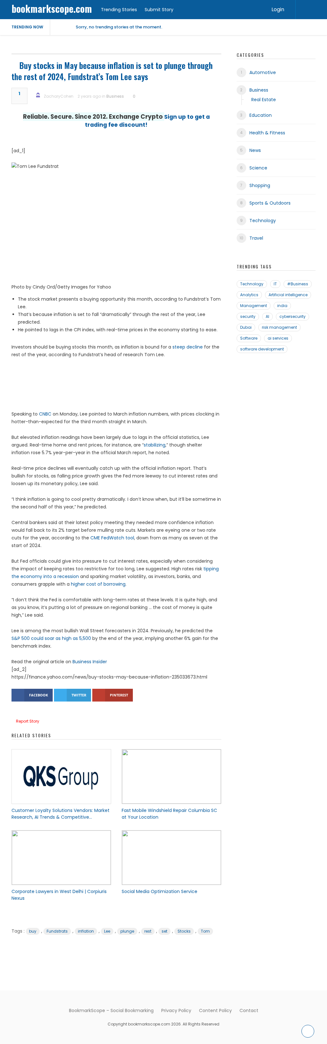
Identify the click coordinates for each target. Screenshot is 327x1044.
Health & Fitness (267, 133)
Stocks (184, 931)
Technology (262, 220)
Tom (205, 931)
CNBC (45, 414)
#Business (297, 284)
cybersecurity (292, 316)
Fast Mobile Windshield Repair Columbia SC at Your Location (169, 813)
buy (32, 931)
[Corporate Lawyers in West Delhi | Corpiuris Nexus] (61, 857)
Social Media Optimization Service (159, 891)
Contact (249, 1010)
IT (275, 284)
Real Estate (263, 99)
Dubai (246, 327)
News (255, 150)
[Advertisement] (116, 387)
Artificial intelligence (288, 294)
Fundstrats (57, 931)
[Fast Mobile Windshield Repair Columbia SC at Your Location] (171, 776)
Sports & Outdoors (270, 203)
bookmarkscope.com (51, 8)
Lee (107, 931)
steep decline (187, 347)
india (282, 305)
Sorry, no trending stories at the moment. (119, 27)
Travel (256, 238)
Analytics (249, 294)
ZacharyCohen (58, 96)
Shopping (259, 185)
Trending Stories (119, 9)
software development (262, 349)
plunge (127, 931)
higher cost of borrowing (98, 584)
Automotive (262, 72)
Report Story (27, 721)
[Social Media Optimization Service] (171, 857)
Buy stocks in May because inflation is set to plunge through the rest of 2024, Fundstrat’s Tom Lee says (112, 70)
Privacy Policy (176, 1010)
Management (253, 305)
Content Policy (215, 1010)
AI (267, 316)
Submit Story (159, 9)
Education (260, 115)
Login (277, 9)
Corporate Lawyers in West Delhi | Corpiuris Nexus (59, 894)
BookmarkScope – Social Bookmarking (111, 1010)
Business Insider (89, 661)
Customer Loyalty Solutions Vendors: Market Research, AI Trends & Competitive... (60, 813)
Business (115, 96)
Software (248, 338)
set (164, 931)
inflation (86, 931)
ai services (278, 338)
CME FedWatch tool (112, 538)
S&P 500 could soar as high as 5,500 (51, 638)
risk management (279, 327)
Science (258, 168)
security (247, 316)
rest (147, 931)
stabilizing (154, 445)
